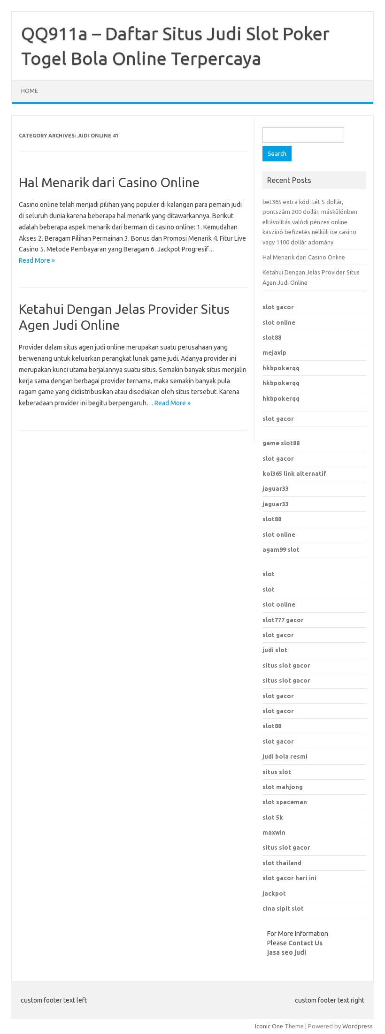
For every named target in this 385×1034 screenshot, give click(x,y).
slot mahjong (282, 786)
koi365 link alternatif (294, 473)
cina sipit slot (283, 908)
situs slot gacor (286, 665)
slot (268, 573)
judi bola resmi (285, 756)
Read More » (37, 260)
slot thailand (281, 862)
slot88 (271, 337)
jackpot (274, 893)
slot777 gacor (283, 619)
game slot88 (281, 443)
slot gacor (278, 307)
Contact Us (305, 943)
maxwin (273, 832)
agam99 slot (281, 549)
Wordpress (357, 1026)
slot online (278, 322)
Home (29, 91)
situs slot (276, 771)
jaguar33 (275, 488)
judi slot (274, 649)
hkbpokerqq (281, 368)
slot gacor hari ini (289, 877)
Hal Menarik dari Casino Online (109, 182)
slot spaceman (284, 801)
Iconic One (269, 1026)
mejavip (274, 352)
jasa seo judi (286, 952)
